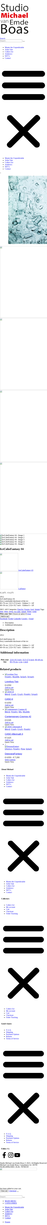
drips (6, 612)
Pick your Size (6, 614)
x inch (25, 662)
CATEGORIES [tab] (11, 1203)
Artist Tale (9, 50)
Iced (32, 609)
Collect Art (9, 52)
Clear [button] (29, 614)
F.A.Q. (8, 1030)
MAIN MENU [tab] (10, 1201)
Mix (20, 711)
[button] (2, 38)
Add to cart (5, 616)
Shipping (9, 1032)
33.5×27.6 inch (28, 660)
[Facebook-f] (4, 1155)
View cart (4, 1191)
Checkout (9, 911)
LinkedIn (17, 619)
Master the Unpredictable (14, 47)
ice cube (17, 612)
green (11, 612)
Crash (13, 694)
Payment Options (12, 1034)
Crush (20, 694)
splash (23, 612)
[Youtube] (17, 1155)
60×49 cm (39, 660)
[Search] (24, 41)
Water (29, 612)
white (34, 612)
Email (31, 619)
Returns (9, 1036)
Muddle (15, 676)
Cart (7, 909)
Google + (25, 619)
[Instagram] (11, 1155)
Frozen (27, 609)
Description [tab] (9, 623)
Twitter (10, 619)
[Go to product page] (26, 674)
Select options (10, 760)
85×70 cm (14, 662)
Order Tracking (12, 914)
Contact (8, 58)
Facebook (3, 619)
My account (10, 907)
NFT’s (7, 56)
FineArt (20, 609)
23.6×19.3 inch (15, 660)
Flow (23, 749)
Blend (7, 694)
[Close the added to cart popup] (18, 1191)
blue (1, 612)
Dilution (8, 749)
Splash (37, 609)
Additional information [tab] (13, 625)
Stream (30, 676)
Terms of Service (12, 1039)
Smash (34, 694)
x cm (20, 662)
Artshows (8, 54)
